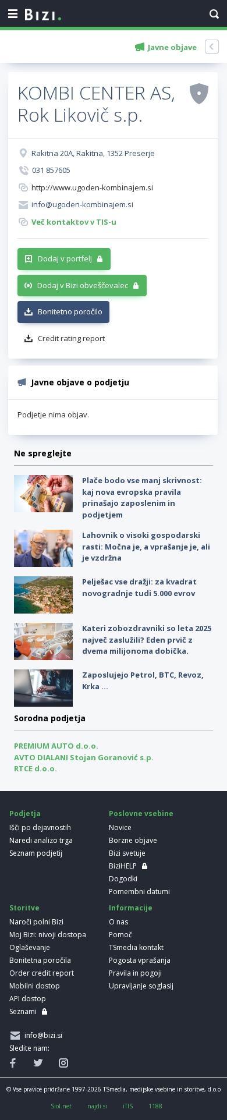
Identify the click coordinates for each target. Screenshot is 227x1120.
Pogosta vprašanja (140, 960)
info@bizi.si (41, 1035)
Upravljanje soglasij (141, 986)
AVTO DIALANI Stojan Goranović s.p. (84, 757)
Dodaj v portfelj (65, 258)
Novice (120, 827)
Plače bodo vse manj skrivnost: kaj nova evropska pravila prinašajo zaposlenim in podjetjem (142, 497)
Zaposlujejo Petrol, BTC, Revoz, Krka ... (143, 680)
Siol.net (61, 1106)
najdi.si (97, 1106)
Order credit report (41, 973)
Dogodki (123, 879)
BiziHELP (123, 866)
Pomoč (120, 935)
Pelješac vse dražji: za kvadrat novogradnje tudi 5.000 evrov (139, 587)
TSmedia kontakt (136, 947)
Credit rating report (71, 338)
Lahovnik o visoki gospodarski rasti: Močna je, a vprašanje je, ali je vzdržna (146, 546)
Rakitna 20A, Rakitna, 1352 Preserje (93, 153)
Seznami (23, 1011)
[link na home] (43, 15)
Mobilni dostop (34, 986)
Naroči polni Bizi (36, 922)
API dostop (27, 999)
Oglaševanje (29, 947)
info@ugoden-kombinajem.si (82, 204)
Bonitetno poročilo (70, 311)
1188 (155, 1106)
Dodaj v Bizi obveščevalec (82, 285)
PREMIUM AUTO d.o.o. (56, 745)
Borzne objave (133, 840)
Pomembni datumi (139, 891)
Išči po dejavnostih (40, 827)
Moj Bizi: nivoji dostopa (47, 935)
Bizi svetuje (127, 853)
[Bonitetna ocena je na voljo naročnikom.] (199, 93)
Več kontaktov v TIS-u (73, 222)
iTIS (128, 1106)
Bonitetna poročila (40, 960)
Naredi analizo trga (41, 840)
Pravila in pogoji (135, 973)
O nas (118, 922)
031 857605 (51, 170)
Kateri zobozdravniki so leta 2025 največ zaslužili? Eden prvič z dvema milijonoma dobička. (146, 639)
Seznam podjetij (35, 853)
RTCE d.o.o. (35, 768)
